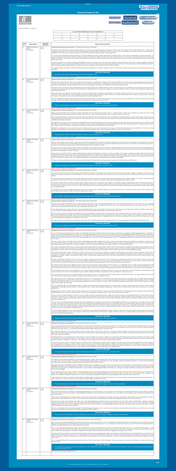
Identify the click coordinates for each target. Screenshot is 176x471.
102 (79, 36)
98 (79, 34)
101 (62, 36)
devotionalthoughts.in (24, 6)
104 (114, 36)
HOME (157, 13)
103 (96, 36)
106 (79, 39)
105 (62, 39)
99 (96, 34)
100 (114, 34)
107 (96, 39)
